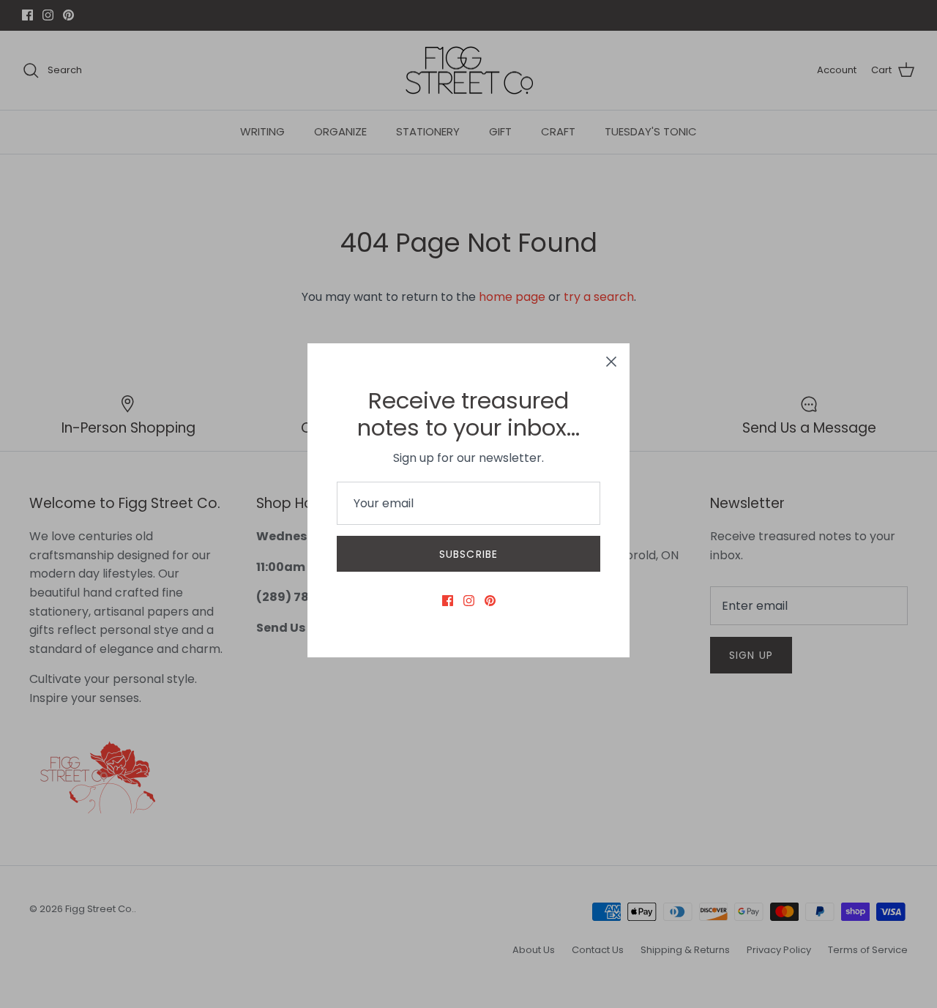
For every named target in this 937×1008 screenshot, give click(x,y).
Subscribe (468, 554)
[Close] (611, 362)
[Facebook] (447, 600)
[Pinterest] (490, 600)
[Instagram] (468, 600)
